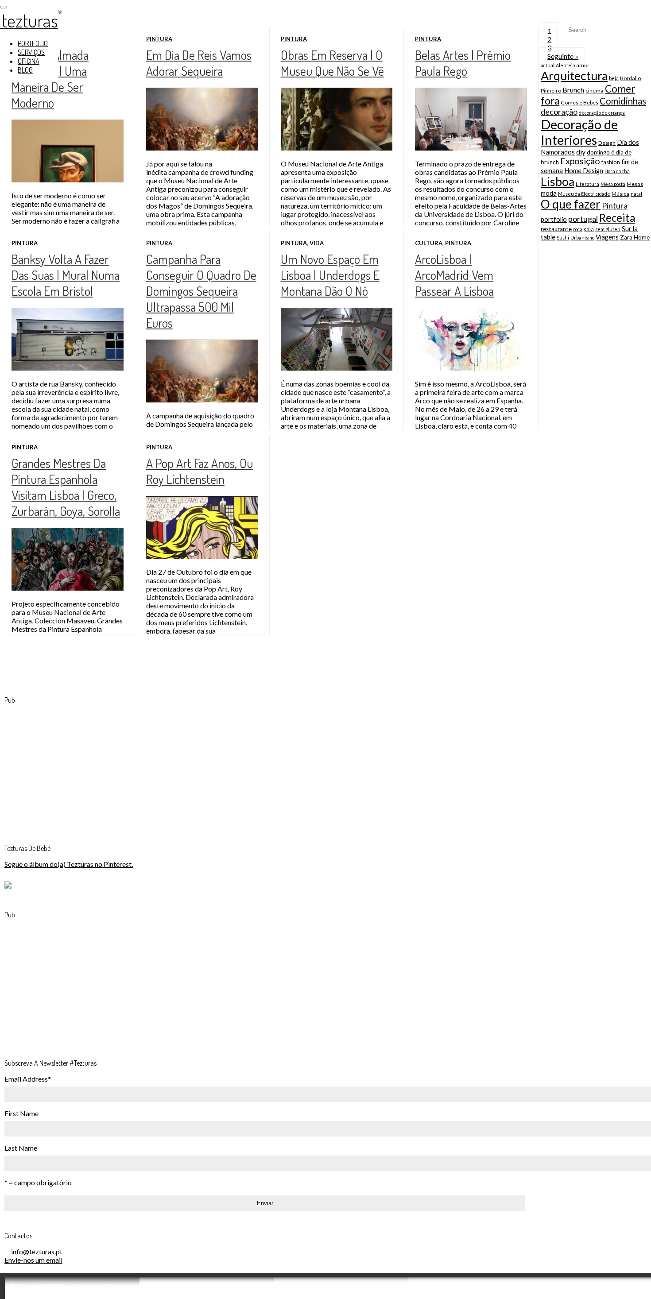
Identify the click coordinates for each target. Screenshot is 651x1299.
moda (549, 193)
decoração (559, 111)
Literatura (587, 184)
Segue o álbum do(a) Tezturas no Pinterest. (68, 864)
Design (607, 142)
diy (580, 151)
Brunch (573, 89)
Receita (617, 217)
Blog (25, 70)
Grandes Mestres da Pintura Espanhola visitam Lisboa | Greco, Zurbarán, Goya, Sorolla (66, 487)
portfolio (554, 219)
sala (589, 229)
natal (636, 194)
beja (614, 78)
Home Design (583, 170)
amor (582, 65)
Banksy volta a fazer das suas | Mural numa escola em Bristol (66, 275)
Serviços (31, 52)
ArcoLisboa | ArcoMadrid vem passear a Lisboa (454, 275)
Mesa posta (613, 184)
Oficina (28, 61)
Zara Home (635, 237)
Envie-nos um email (33, 1260)
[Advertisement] (70, 766)
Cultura (428, 243)
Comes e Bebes (579, 102)
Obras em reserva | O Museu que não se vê (332, 63)
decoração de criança (602, 113)
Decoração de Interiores (579, 131)
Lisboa (557, 181)
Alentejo (565, 65)
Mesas (635, 184)
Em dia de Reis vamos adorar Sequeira (199, 63)
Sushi (563, 237)
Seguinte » (562, 56)
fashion (610, 162)
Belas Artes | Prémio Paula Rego (463, 63)
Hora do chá (617, 171)
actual (547, 65)
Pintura (159, 39)
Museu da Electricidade (584, 194)
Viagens (607, 237)
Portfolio (33, 43)
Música (620, 193)
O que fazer (571, 204)
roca (577, 229)
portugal (583, 219)
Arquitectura (574, 76)
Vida (317, 243)
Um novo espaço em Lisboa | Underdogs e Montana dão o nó (330, 275)
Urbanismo (582, 237)
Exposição (580, 161)
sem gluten (607, 229)
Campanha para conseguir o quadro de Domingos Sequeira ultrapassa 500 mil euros (201, 291)
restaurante (556, 228)
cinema (594, 90)
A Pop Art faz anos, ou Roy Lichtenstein (199, 471)
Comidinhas (623, 101)
